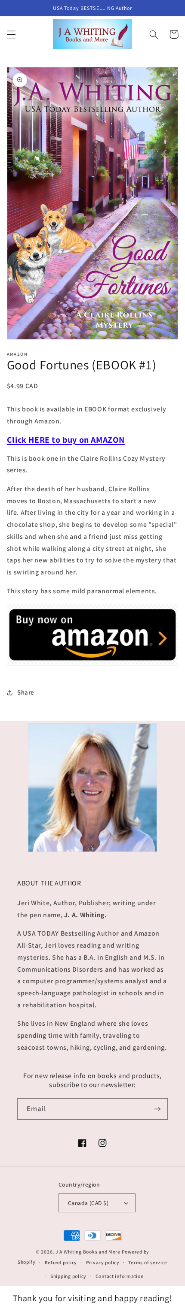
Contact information (120, 1276)
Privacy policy (103, 1262)
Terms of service (147, 1262)
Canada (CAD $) (88, 1203)
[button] (11, 34)
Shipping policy (68, 1276)
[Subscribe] (157, 1108)
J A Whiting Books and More (88, 1251)
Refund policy (61, 1262)
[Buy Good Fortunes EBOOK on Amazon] (92, 665)
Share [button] (25, 692)
